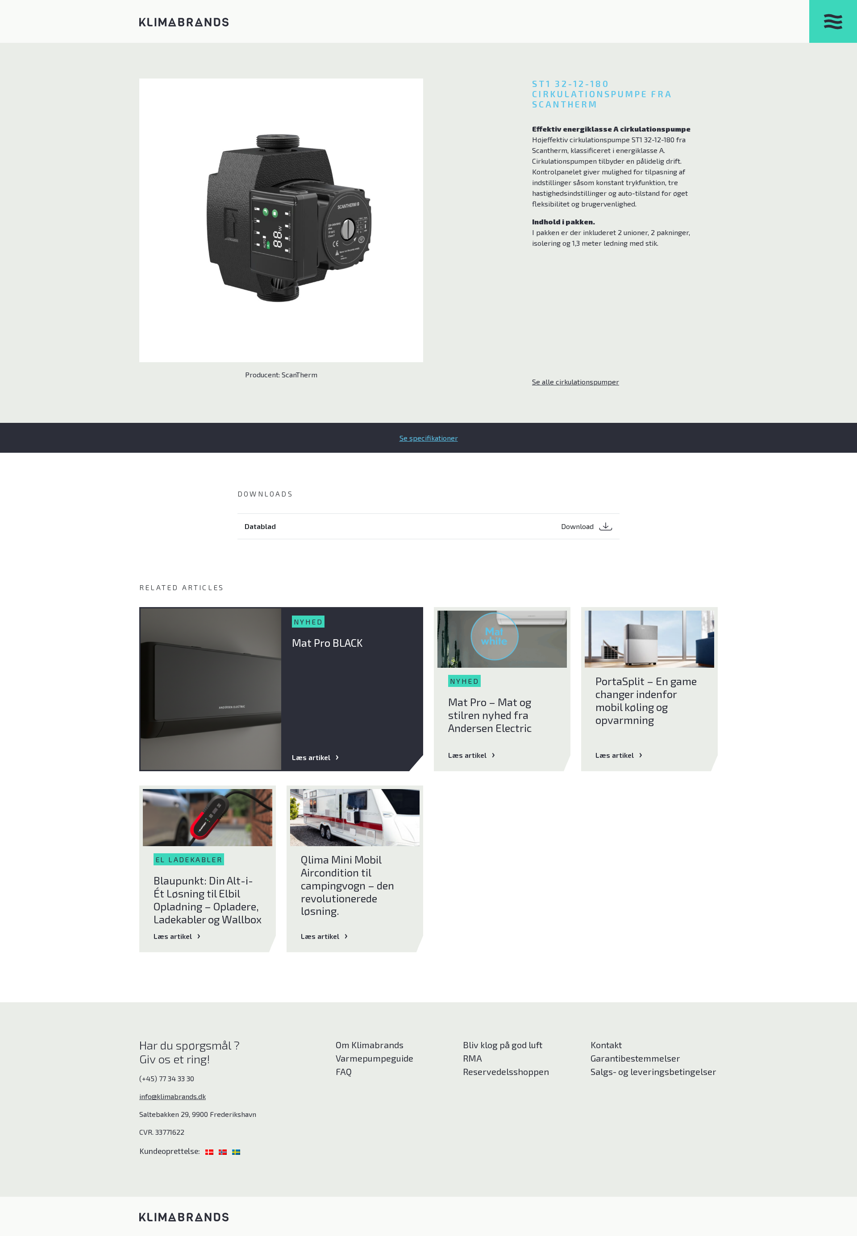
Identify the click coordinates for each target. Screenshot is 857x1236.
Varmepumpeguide (374, 1058)
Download (578, 526)
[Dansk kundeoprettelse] (210, 1150)
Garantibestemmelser (635, 1058)
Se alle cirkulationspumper (575, 381)
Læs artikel (311, 757)
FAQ (344, 1071)
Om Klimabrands (370, 1044)
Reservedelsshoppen (506, 1071)
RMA (472, 1058)
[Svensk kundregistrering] (236, 1150)
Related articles (181, 587)
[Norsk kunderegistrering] (224, 1150)
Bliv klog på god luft (502, 1044)
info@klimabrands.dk (172, 1096)
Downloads (265, 493)
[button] (428, 438)
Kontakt (606, 1044)
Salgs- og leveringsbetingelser (653, 1071)
